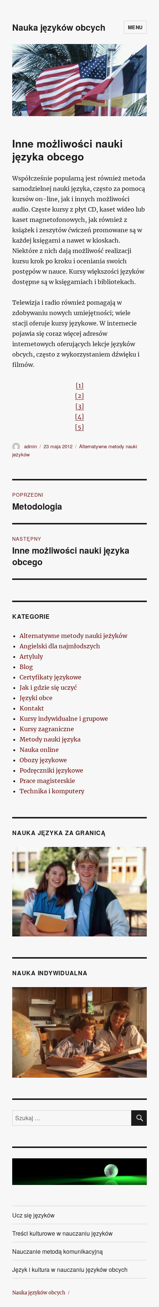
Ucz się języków (33, 1215)
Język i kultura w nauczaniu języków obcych (70, 1269)
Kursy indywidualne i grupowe (64, 718)
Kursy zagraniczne (47, 729)
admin (30, 446)
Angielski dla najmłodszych (60, 646)
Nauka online (39, 749)
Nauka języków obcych (58, 27)
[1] (80, 385)
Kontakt (32, 708)
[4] (79, 416)
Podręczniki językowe (51, 770)
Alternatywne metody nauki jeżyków (73, 635)
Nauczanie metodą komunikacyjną (57, 1251)
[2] (79, 395)
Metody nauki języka (50, 739)
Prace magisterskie (47, 780)
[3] (79, 406)
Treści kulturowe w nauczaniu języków (62, 1233)
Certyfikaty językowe (50, 677)
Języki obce (36, 698)
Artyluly (31, 656)
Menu (135, 27)
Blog (26, 667)
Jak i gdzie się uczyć (48, 687)
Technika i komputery (52, 791)
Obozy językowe (43, 760)
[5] (79, 426)
